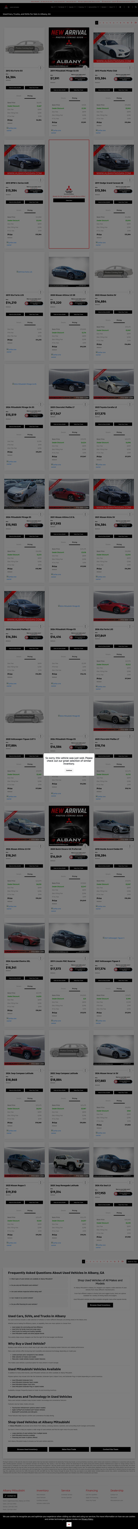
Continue (69, 770)
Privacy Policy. (87, 1519)
